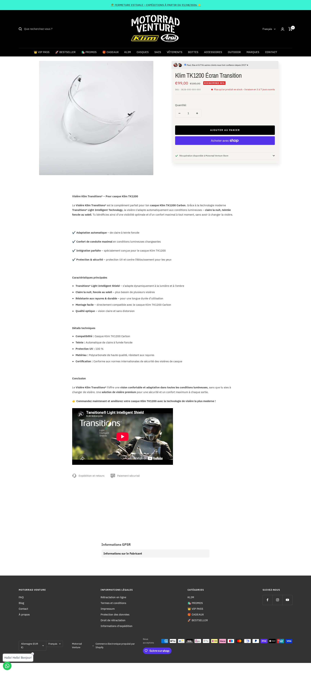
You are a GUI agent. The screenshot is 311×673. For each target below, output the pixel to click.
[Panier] (290, 29)
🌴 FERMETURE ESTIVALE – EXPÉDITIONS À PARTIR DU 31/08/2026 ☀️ (156, 5)
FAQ (21, 597)
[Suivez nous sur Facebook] (267, 600)
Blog (21, 603)
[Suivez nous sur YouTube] (287, 600)
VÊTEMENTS (174, 52)
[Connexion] (282, 29)
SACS (157, 52)
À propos (24, 614)
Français (267, 29)
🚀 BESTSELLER (65, 52)
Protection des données (115, 614)
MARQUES (253, 52)
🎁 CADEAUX (110, 52)
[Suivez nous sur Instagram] (277, 600)
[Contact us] (7, 665)
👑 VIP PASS (41, 52)
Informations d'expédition (116, 626)
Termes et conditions (113, 603)
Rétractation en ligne (113, 597)
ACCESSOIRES (213, 52)
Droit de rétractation (113, 620)
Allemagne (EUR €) (29, 645)
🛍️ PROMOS (89, 52)
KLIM (127, 52)
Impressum (108, 608)
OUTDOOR (234, 52)
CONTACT (271, 52)
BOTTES (193, 52)
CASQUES (143, 52)
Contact (23, 608)
